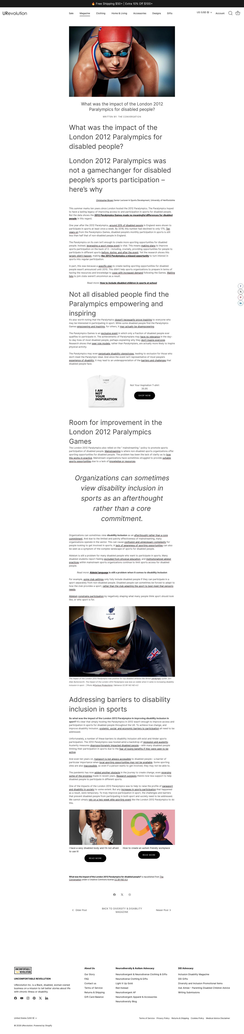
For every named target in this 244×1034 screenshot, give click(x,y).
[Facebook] (15, 997)
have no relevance (150, 336)
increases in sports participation (138, 789)
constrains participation (91, 596)
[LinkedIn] (46, 997)
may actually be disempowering (137, 326)
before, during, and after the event (120, 252)
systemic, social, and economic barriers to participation (129, 728)
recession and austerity (155, 742)
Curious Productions (103, 685)
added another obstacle (107, 772)
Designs (156, 13)
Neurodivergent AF (126, 992)
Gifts (169, 13)
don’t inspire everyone (153, 340)
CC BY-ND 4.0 (121, 879)
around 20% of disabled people (126, 225)
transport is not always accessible (112, 759)
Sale (71, 13)
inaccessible (90, 765)
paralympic (156, 678)
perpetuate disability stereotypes (116, 353)
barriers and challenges (153, 360)
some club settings (93, 579)
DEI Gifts (183, 978)
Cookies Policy (197, 1018)
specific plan (105, 265)
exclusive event (109, 333)
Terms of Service (93, 987)
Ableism (73, 596)
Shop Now (145, 395)
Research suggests (126, 775)
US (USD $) (203, 12)
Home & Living (119, 13)
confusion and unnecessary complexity (145, 542)
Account (220, 13)
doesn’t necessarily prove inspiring (133, 319)
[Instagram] (28, 997)
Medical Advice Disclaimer (218, 1018)
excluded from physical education (122, 559)
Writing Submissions (189, 992)
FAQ (86, 978)
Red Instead (122, 987)
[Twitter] (40, 997)
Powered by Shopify (43, 1025)
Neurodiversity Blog (126, 1001)
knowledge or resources (122, 461)
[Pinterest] (34, 997)
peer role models (101, 343)
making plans (148, 245)
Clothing (100, 13)
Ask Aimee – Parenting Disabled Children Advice (204, 987)
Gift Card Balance (94, 996)
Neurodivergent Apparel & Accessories (136, 996)
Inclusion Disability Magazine (193, 974)
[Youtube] (21, 997)
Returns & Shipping (94, 992)
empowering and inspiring (91, 326)
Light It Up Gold (124, 983)
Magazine (85, 13)
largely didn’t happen (80, 255)
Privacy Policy (163, 1018)
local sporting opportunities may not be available (125, 762)
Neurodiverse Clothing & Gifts (132, 978)
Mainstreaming (112, 451)
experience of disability (81, 360)
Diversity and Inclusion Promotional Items (200, 983)
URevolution (27, 1025)
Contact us (90, 983)
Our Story (89, 974)
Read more (95, 858)
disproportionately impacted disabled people (114, 745)
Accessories (139, 13)
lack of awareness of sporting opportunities (139, 545)
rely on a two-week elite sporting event (110, 799)
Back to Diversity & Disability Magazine (122, 910)
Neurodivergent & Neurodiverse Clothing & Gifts (141, 974)
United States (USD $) (24, 1018)
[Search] (230, 13)
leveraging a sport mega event (103, 245)
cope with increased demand (127, 272)
